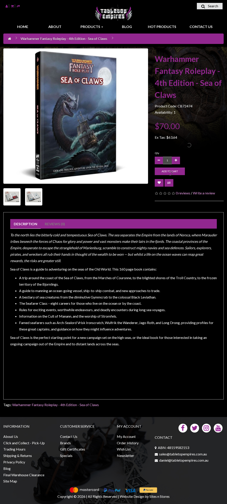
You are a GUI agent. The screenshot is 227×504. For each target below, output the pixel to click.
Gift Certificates (72, 449)
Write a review (204, 193)
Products (90, 26)
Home (22, 26)
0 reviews (183, 193)
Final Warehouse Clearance (23, 475)
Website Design (132, 496)
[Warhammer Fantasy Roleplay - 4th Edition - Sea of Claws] (75, 116)
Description (25, 224)
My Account (126, 436)
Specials (66, 455)
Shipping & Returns (17, 455)
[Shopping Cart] (12, 6)
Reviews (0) (55, 224)
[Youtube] (218, 427)
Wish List (124, 449)
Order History (128, 443)
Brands (65, 443)
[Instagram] (206, 427)
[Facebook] (182, 427)
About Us (10, 436)
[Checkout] (18, 6)
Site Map (10, 481)
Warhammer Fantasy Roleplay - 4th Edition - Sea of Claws (64, 38)
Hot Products (162, 26)
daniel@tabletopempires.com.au (183, 460)
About (54, 26)
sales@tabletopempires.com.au (183, 454)
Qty (157, 153)
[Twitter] (194, 427)
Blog (127, 26)
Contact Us (201, 26)
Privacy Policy (14, 462)
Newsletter (125, 455)
